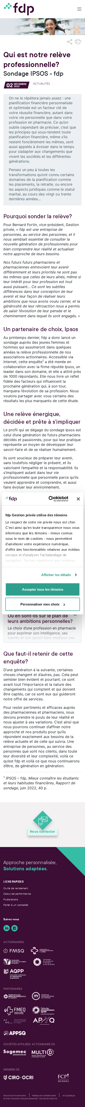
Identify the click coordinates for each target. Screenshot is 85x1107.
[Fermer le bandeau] (78, 498)
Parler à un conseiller (16, 905)
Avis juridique (69, 1095)
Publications (10, 899)
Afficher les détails (56, 575)
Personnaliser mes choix (39, 604)
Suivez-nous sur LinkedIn (6, 928)
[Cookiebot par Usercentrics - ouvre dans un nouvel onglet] (50, 499)
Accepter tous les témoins (42, 589)
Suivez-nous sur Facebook (14, 928)
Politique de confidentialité (44, 1095)
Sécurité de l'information (14, 1095)
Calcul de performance (17, 893)
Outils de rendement (15, 888)
